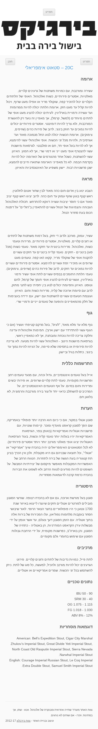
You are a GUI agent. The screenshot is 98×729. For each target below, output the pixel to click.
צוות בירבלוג (24, 720)
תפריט (86, 61)
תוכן (10, 61)
